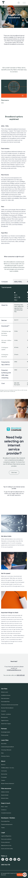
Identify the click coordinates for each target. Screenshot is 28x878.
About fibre (3, 743)
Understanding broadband (7, 746)
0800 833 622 (21, 675)
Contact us (3, 809)
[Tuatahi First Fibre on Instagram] (14, 859)
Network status (4, 798)
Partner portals (4, 735)
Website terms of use (6, 845)
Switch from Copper (6, 723)
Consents (3, 711)
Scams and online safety (7, 848)
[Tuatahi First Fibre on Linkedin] (10, 859)
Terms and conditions (6, 839)
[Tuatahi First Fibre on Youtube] (6, 859)
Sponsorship (4, 774)
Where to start (4, 692)
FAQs (2, 753)
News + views (4, 806)
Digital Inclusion (4, 720)
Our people (4, 777)
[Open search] (18, 2)
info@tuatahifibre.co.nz (14, 670)
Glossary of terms (5, 756)
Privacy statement (5, 842)
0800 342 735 (5, 864)
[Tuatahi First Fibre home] (8, 2)
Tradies (3, 827)
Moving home (4, 717)
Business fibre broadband (7, 707)
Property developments (6, 824)
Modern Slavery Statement (7, 783)
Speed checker (4, 795)
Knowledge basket (5, 732)
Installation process (5, 695)
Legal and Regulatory (6, 836)
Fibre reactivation (5, 698)
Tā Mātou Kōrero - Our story (7, 767)
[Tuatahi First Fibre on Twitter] (18, 859)
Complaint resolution (6, 812)
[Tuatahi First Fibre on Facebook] (2, 859)
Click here (14, 472)
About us (3, 764)
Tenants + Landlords (6, 714)
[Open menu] (24, 2)
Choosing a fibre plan (6, 749)
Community (4, 770)
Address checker (5, 791)
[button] (22, 874)
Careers (3, 780)
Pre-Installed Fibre (5, 701)
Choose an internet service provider (9, 704)
